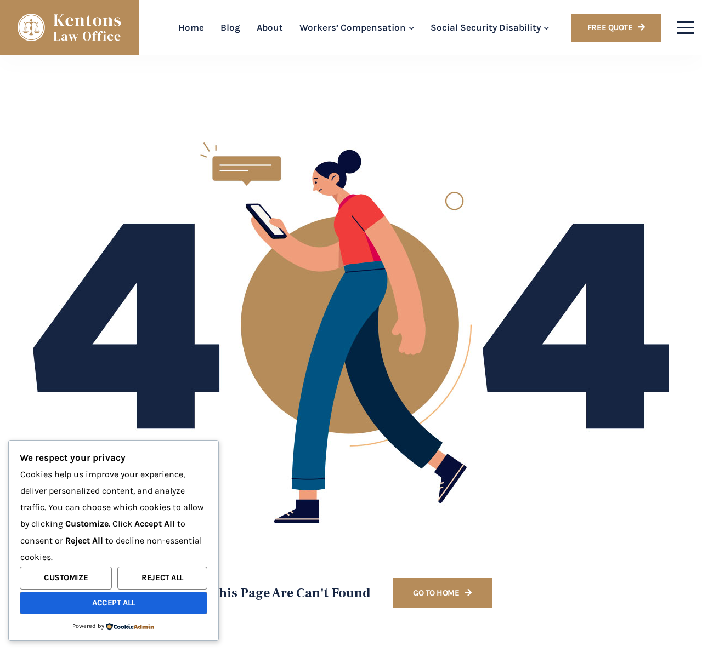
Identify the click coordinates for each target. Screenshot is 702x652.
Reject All (162, 577)
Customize (66, 577)
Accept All (113, 603)
